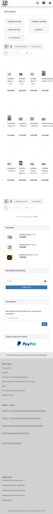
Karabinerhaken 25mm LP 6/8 (36, 124)
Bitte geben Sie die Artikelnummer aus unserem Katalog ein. (23, 312)
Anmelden (26, 287)
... (22, 53)
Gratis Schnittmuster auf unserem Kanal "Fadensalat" (26, 355)
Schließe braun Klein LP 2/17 (22, 171)
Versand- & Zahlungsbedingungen (15, 377)
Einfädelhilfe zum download (12, 480)
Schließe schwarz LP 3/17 (45, 170)
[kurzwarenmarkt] (4, 3)
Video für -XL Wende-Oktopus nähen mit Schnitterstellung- (24, 411)
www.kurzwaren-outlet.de (12, 443)
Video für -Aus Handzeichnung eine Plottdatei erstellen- (23, 426)
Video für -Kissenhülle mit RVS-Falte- (15, 433)
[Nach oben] (46, 510)
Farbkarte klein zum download (13, 485)
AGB (3, 386)
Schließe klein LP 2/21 (10, 81)
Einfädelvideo (7, 500)
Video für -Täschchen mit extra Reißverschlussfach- (21, 418)
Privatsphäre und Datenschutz (13, 391)
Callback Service (8, 395)
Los (44, 324)
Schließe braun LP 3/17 (33, 170)
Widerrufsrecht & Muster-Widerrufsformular (18, 382)
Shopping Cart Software (17, 511)
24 (27, 53)
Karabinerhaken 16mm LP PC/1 (13, 124)
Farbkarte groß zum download (13, 490)
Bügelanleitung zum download (13, 495)
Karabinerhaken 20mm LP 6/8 (25, 124)
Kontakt (5, 373)
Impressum (6, 368)
